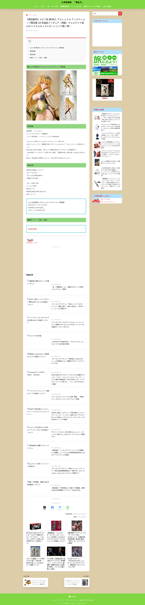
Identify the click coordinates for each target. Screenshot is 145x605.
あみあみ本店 (32, 229)
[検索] (120, 13)
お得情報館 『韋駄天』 (72, 2)
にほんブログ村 (105, 199)
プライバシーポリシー (72, 600)
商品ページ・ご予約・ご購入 (38, 57)
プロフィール (60, 600)
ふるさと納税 (107, 6)
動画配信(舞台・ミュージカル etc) (71, 6)
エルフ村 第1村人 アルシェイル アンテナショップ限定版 (47, 47)
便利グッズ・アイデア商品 (92, 6)
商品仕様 (32, 54)
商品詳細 (32, 51)
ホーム (36, 6)
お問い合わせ (89, 600)
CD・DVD (55, 6)
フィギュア (82, 514)
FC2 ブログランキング (107, 202)
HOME (73, 597)
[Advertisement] (56, 261)
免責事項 (82, 600)
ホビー (43, 6)
